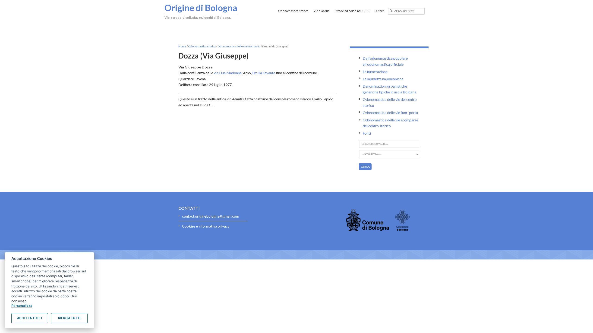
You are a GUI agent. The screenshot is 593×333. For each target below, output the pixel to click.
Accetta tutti (29, 318)
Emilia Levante (263, 73)
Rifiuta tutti (69, 318)
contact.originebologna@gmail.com (210, 216)
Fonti (367, 133)
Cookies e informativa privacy (206, 226)
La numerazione (375, 71)
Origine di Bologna (200, 7)
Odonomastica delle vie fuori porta (239, 46)
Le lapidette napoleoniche (383, 79)
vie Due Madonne (228, 73)
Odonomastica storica (202, 46)
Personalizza (21, 306)
